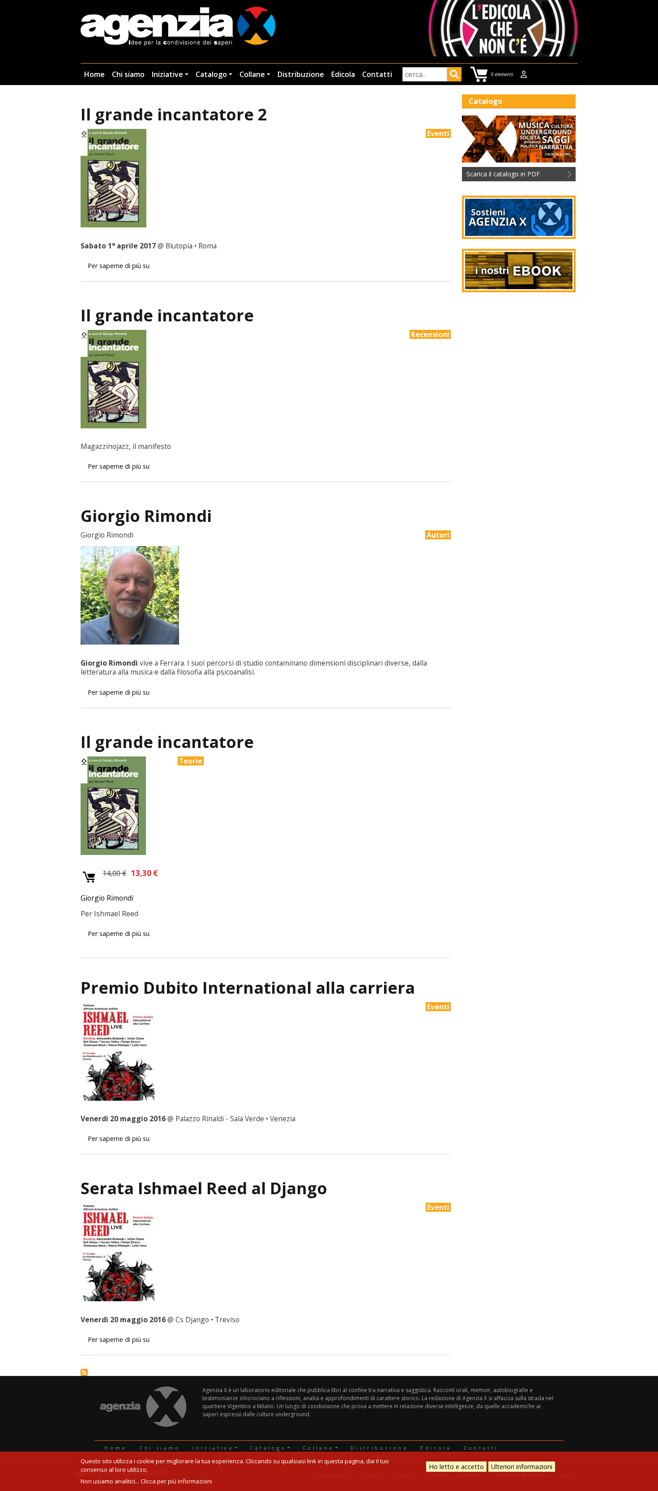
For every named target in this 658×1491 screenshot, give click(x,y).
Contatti (377, 74)
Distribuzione (301, 74)
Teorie (190, 760)
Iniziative (167, 74)
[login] (523, 74)
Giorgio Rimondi (107, 898)
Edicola (343, 74)
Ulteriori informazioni (521, 1466)
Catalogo (211, 74)
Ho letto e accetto (456, 1466)
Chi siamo (128, 74)
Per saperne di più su (119, 265)
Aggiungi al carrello (89, 877)
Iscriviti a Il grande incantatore (84, 1372)
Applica (454, 76)
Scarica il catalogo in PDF (503, 174)
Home (94, 74)
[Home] (178, 27)
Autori (438, 534)
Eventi (438, 133)
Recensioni (430, 334)
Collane (252, 74)
